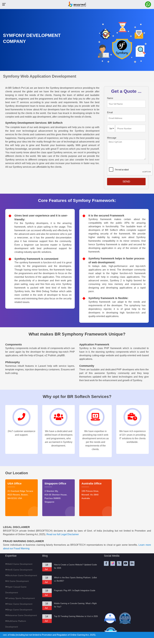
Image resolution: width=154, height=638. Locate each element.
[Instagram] (112, 563)
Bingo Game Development (19, 609)
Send (126, 181)
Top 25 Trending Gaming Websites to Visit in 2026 (76, 616)
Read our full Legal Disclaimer (62, 534)
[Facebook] (106, 563)
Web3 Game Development (19, 564)
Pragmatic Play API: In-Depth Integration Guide (74, 590)
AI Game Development (18, 581)
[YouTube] (125, 563)
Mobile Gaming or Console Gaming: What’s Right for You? (75, 605)
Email (110, 112)
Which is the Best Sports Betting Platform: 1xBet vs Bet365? (75, 579)
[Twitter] (119, 563)
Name (110, 98)
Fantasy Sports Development (21, 598)
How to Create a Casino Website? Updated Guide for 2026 (75, 566)
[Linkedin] (132, 563)
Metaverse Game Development (22, 615)
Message (111, 137)
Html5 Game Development (19, 569)
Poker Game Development (19, 604)
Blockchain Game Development (22, 575)
